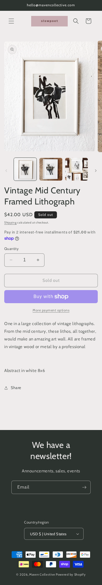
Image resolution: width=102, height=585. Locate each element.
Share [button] (16, 387)
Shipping (10, 222)
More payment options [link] (51, 310)
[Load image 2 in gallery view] (50, 169)
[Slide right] (96, 170)
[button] (11, 21)
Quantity (11, 248)
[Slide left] (6, 170)
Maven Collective (42, 574)
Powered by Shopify (71, 574)
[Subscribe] (84, 487)
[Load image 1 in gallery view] (25, 169)
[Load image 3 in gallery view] (76, 169)
